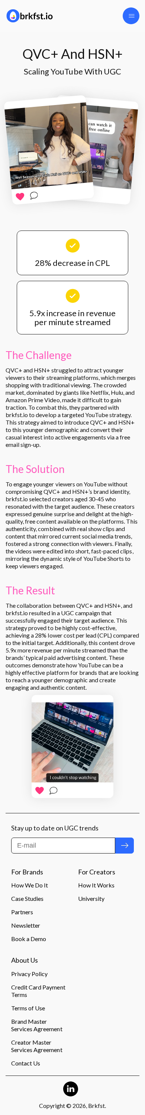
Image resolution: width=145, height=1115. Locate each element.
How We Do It (29, 885)
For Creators (96, 872)
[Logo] (36, 16)
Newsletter (25, 925)
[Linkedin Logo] (70, 1088)
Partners (22, 911)
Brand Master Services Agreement (36, 1025)
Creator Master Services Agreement (36, 1046)
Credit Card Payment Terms (38, 991)
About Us (24, 960)
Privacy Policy (29, 973)
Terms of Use (28, 1007)
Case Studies (27, 898)
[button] (131, 15)
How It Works (96, 885)
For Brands (27, 872)
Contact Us (25, 1063)
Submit (124, 845)
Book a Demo (28, 938)
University (91, 898)
